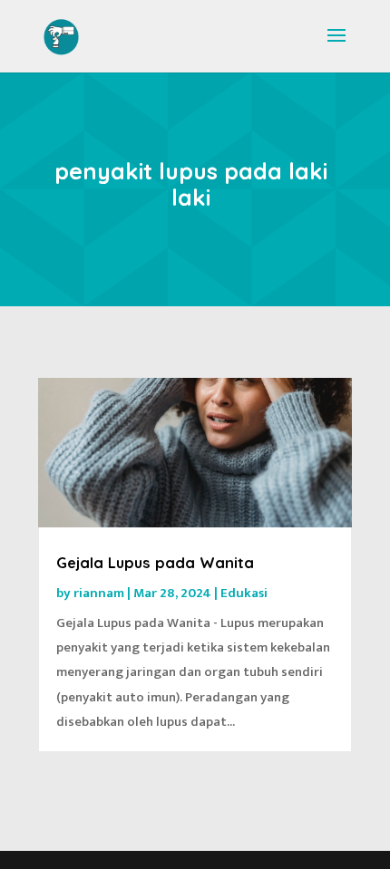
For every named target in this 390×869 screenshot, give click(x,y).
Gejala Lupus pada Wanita (155, 563)
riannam (98, 593)
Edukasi (244, 593)
